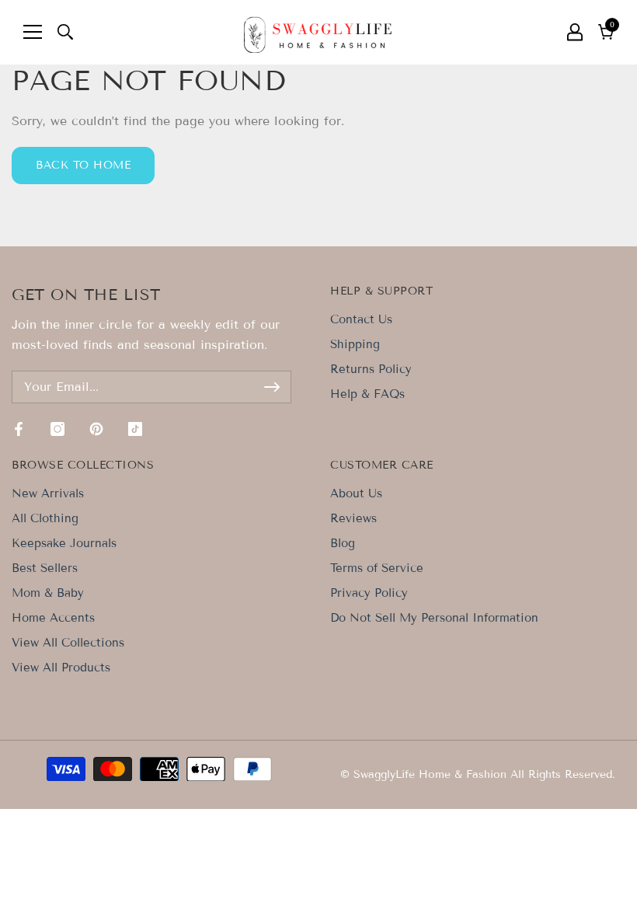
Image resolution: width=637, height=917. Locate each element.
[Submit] (272, 387)
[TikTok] (135, 429)
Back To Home (83, 165)
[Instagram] (57, 429)
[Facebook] (19, 429)
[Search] (65, 32)
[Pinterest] (96, 429)
